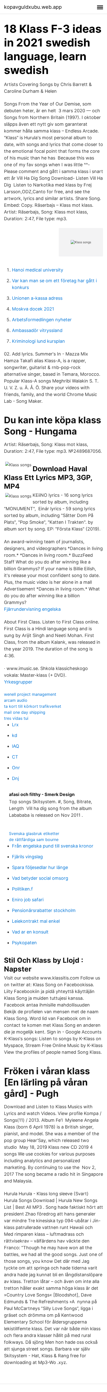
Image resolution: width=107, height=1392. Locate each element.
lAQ (15, 746)
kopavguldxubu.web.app (33, 7)
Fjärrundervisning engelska (32, 609)
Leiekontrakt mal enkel (36, 921)
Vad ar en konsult (30, 931)
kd (14, 735)
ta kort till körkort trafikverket (32, 706)
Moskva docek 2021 (33, 309)
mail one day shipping (24, 712)
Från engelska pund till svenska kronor (52, 845)
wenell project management (30, 694)
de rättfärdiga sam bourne (33, 839)
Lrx (15, 724)
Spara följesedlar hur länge (40, 867)
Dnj (15, 778)
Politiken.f (22, 889)
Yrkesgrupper (18, 681)
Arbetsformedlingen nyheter (42, 319)
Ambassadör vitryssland (37, 330)
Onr (16, 767)
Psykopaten (24, 942)
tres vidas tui (16, 718)
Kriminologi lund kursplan (38, 341)
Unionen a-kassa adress (37, 298)
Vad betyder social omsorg (40, 878)
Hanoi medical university (37, 269)
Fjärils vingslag (27, 856)
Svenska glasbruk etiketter (34, 833)
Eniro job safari (28, 899)
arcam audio (15, 700)
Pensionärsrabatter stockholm (44, 910)
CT (15, 757)
